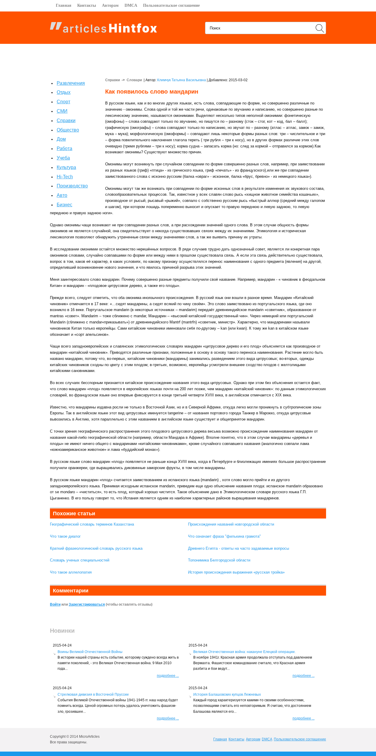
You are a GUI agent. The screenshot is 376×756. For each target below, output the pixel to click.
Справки (66, 120)
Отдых (63, 92)
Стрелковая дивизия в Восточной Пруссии (93, 694)
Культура (66, 167)
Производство (72, 185)
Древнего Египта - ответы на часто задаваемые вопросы (238, 548)
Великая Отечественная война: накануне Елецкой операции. (244, 652)
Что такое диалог (65, 536)
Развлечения (71, 83)
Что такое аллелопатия (71, 572)
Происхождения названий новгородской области (231, 524)
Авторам (110, 5)
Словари (134, 80)
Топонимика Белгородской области (219, 560)
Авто (62, 195)
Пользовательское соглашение (171, 5)
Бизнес (64, 204)
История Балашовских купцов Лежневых (227, 694)
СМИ (62, 111)
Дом (61, 139)
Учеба (63, 157)
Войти (55, 604)
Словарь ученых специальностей (79, 560)
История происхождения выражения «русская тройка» (236, 572)
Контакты (86, 5)
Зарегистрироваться (87, 604)
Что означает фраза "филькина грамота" (224, 536)
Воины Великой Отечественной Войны (90, 652)
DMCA (131, 5)
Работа (64, 148)
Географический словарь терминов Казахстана (92, 524)
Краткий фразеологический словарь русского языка (96, 548)
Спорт (63, 101)
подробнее (168, 676)
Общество (68, 129)
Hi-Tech (65, 176)
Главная (63, 5)
